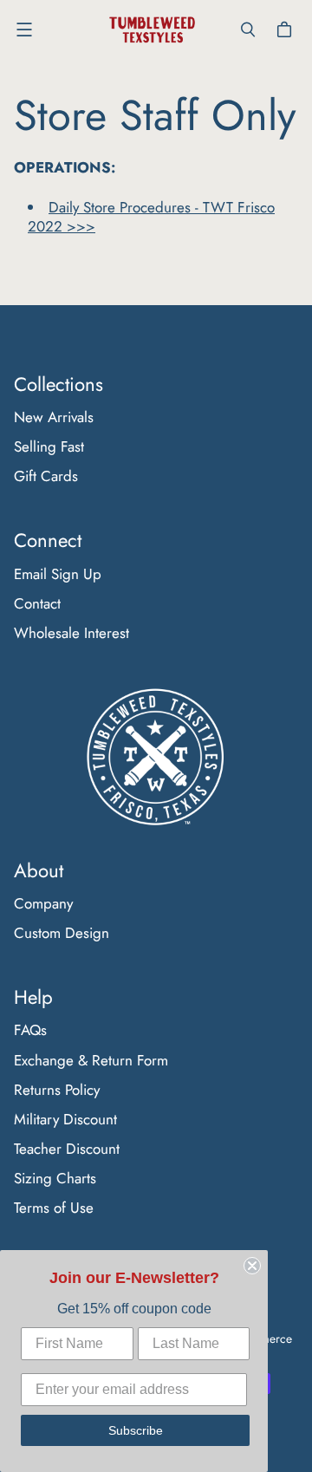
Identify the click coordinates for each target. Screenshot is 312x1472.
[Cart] (287, 29)
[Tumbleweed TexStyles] (152, 30)
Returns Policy (57, 1089)
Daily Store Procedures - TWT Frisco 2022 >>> (151, 217)
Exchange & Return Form (91, 1060)
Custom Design (61, 932)
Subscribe (135, 1430)
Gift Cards (46, 476)
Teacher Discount (67, 1148)
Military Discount (65, 1119)
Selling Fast (49, 446)
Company (43, 903)
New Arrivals (54, 417)
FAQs (30, 1029)
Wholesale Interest (71, 632)
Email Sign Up (57, 573)
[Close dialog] (252, 1265)
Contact (37, 603)
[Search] (248, 29)
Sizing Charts (55, 1178)
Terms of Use (54, 1207)
